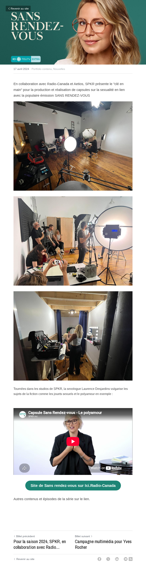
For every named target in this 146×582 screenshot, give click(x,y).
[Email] (126, 559)
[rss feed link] (131, 559)
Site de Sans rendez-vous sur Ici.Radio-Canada (73, 485)
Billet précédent (25, 536)
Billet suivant (82, 536)
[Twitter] (108, 559)
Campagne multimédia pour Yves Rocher (103, 544)
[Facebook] (99, 559)
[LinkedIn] (117, 559)
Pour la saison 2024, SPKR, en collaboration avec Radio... (39, 544)
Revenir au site (20, 8)
